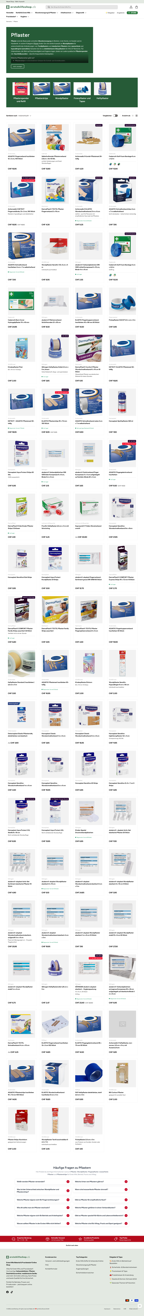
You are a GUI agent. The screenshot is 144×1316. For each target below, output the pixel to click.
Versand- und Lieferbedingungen (57, 1261)
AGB (125, 1309)
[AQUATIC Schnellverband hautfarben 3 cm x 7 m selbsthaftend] (21, 246)
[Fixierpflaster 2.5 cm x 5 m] (88, 1120)
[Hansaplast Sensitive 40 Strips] (88, 764)
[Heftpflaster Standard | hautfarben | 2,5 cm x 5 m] (21, 663)
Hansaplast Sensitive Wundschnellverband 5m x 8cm (120, 527)
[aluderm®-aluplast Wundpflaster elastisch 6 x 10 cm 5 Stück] (122, 862)
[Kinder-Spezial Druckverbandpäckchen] (88, 811)
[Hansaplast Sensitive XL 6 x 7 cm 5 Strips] (122, 764)
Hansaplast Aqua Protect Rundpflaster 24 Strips (51, 578)
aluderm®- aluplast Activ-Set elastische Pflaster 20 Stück (120, 831)
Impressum (107, 1309)
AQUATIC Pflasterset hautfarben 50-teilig (55, 683)
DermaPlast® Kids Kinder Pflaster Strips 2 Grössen (20, 527)
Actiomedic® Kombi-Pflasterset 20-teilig (88, 157)
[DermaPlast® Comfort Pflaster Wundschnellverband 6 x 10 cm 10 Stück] (88, 348)
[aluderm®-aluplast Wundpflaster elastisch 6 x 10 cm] (55, 862)
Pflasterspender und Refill (21, 100)
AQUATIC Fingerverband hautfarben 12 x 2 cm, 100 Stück (21, 157)
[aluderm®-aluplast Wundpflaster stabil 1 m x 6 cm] (21, 968)
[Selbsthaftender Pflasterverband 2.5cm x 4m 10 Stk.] (55, 137)
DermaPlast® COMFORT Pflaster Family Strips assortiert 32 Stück (20, 629)
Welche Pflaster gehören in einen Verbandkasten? (95, 1208)
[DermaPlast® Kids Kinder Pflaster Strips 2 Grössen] (21, 507)
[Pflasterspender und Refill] (21, 88)
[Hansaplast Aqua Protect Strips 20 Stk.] (21, 453)
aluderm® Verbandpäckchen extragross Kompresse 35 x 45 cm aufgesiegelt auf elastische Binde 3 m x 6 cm (121, 990)
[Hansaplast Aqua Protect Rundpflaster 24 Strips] (55, 558)
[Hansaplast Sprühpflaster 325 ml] (122, 402)
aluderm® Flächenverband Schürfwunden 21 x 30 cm (51, 321)
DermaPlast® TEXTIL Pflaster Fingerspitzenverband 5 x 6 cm (86, 629)
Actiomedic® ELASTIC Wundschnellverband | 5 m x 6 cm (87, 210)
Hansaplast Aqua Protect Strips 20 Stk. (21, 473)
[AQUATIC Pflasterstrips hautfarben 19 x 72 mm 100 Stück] (21, 1073)
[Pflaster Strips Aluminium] (21, 1120)
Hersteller (10, 13)
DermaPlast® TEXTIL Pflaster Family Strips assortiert (55, 629)
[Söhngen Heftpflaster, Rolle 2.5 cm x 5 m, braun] (55, 348)
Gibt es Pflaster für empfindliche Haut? (90, 1200)
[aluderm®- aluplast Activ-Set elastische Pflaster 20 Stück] (122, 811)
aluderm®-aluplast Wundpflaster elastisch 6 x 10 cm (54, 883)
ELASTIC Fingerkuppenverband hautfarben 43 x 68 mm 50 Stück (87, 321)
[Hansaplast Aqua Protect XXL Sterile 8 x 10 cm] (21, 811)
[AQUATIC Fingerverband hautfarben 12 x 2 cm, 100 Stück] (21, 137)
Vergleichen (107, 116)
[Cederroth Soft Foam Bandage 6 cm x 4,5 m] (122, 137)
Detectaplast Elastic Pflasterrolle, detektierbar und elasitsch (20, 735)
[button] (136, 7)
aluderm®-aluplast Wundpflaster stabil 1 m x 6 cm (20, 988)
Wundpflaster (61, 98)
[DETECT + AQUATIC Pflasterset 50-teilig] (21, 402)
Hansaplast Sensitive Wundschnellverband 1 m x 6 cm (20, 784)
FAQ (46, 1265)
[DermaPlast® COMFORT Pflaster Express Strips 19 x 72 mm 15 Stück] (122, 558)
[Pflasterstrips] (41, 88)
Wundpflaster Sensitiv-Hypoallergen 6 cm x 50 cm (119, 683)
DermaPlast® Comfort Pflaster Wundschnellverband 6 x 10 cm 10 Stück (87, 369)
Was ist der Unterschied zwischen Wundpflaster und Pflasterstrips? (38, 1190)
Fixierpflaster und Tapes (82, 100)
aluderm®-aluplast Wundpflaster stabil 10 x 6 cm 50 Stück (121, 934)
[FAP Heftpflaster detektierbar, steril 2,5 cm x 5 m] (88, 1073)
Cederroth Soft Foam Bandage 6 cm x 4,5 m (122, 157)
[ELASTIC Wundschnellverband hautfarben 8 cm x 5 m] (55, 1073)
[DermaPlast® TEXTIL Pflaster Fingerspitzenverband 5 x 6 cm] (88, 609)
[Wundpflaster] (61, 88)
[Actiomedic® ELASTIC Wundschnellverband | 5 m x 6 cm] (88, 190)
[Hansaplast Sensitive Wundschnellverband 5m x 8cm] (122, 507)
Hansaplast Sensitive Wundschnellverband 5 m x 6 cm (54, 784)
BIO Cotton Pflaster (116, 1092)
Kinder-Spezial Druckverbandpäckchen (84, 831)
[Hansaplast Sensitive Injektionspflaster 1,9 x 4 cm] (122, 714)
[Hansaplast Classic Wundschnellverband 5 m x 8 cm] (88, 714)
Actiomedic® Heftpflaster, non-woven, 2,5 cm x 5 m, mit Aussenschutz (120, 1045)
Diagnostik (80, 13)
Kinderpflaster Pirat (15, 367)
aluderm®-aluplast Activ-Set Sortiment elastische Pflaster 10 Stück (20, 884)
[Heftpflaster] (102, 88)
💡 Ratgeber (110, 13)
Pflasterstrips (41, 98)
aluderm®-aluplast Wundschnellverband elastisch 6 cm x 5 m (88, 884)
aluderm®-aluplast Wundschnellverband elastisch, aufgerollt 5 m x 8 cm (19, 935)
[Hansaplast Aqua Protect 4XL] (55, 811)
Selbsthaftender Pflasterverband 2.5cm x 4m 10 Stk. (54, 157)
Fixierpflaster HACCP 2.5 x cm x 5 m (122, 320)
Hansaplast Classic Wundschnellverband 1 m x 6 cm (53, 735)
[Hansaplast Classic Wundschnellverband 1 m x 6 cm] (55, 714)
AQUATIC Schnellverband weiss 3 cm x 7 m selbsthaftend (88, 422)
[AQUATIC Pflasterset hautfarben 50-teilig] (55, 663)
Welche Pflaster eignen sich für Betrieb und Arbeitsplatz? (40, 1216)
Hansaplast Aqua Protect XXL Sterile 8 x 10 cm (19, 831)
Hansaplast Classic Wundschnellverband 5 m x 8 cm (87, 735)
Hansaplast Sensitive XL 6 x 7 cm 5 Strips (121, 784)
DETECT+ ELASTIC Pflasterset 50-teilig (121, 368)
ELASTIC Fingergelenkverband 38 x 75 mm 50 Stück (88, 1044)
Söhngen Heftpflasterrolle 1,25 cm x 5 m (55, 988)
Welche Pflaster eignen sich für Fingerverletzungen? (38, 1200)
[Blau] (110, 164)
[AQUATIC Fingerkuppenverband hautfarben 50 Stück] (122, 609)
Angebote (120, 13)
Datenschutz (116, 1309)
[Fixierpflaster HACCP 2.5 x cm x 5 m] (122, 301)
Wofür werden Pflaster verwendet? (31, 1182)
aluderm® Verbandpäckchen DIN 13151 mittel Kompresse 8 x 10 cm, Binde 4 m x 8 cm (87, 267)
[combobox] (82, 7)
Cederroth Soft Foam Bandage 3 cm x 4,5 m (122, 266)
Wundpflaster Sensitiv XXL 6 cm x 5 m (55, 266)
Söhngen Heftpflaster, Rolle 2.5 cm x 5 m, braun (55, 368)
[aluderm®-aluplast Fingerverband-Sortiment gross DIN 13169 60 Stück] (88, 558)
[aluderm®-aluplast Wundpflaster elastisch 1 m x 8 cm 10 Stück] (88, 914)
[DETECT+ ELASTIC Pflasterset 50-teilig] (122, 348)
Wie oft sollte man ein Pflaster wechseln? (33, 1208)
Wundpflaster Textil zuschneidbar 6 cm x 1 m (55, 1141)
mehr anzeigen (17, 66)
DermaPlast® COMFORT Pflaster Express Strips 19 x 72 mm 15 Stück (121, 578)
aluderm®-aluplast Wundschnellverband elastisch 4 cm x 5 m (55, 935)
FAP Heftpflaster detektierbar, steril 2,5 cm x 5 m (88, 1093)
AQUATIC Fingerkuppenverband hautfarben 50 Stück (121, 629)
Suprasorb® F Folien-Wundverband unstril (88, 527)
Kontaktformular (51, 1269)
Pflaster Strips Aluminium (17, 1140)
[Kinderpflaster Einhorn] (88, 663)
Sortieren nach (11, 116)
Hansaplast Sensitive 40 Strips (86, 783)
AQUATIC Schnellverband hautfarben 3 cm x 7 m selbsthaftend (21, 266)
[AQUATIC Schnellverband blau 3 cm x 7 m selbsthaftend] (122, 190)
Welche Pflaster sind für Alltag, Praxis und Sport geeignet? (98, 1223)
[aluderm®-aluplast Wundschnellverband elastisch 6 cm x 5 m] (88, 862)
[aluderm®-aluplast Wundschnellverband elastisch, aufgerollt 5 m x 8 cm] (21, 914)
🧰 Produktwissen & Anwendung (122, 1275)
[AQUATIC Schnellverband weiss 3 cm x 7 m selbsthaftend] (88, 402)
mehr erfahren (39, 1)
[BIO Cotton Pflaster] (122, 1073)
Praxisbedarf (11, 17)
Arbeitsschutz (66, 13)
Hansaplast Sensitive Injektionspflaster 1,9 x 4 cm (119, 735)
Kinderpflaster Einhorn (83, 682)
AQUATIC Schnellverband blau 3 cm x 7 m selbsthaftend (122, 210)
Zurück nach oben (72, 1245)
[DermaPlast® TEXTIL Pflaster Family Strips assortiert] (55, 609)
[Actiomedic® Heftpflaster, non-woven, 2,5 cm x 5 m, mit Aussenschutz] (122, 1024)
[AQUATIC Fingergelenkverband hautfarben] (122, 453)
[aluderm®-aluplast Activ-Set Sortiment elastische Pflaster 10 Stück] (21, 862)
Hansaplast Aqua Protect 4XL (53, 830)
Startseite (9, 21)
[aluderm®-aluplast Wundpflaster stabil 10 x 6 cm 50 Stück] (122, 914)
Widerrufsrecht (133, 1309)
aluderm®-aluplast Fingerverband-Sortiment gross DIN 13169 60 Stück (88, 578)
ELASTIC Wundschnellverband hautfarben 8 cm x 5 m (53, 1093)
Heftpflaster (102, 98)
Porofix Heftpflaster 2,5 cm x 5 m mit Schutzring (55, 527)
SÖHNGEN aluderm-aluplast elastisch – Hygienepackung (85, 988)
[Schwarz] (118, 164)
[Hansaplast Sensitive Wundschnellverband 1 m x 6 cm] (21, 764)
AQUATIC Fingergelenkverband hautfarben (120, 473)
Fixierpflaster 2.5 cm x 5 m (84, 1140)
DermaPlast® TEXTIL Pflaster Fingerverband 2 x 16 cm (53, 210)
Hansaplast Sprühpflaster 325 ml (121, 421)
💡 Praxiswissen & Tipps (118, 1271)
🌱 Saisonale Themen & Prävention (122, 1283)
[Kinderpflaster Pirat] (21, 348)
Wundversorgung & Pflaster (45, 13)
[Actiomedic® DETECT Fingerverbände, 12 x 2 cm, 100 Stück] (21, 190)
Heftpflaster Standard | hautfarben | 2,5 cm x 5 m (21, 683)
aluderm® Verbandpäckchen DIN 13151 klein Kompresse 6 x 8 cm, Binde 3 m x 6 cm (54, 474)
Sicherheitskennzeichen (85, 1273)
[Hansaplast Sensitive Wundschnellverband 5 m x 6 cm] (55, 764)
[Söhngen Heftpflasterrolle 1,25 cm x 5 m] (55, 968)
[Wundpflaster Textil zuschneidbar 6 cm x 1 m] (55, 1120)
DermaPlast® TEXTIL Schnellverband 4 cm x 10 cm (18, 1044)
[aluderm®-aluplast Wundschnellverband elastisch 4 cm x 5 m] (55, 914)
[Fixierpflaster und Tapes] (82, 88)
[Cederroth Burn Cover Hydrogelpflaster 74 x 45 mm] (21, 301)
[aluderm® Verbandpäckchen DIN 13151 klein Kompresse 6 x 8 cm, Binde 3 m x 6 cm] (55, 453)
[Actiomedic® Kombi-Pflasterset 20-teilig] (88, 137)
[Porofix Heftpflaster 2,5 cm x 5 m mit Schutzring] (55, 507)
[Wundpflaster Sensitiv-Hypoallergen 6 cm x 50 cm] (122, 663)
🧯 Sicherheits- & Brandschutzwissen (123, 1267)
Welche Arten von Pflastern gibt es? (89, 1182)
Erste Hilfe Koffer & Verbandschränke (89, 1261)
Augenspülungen (82, 1269)
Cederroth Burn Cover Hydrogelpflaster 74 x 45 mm (18, 321)
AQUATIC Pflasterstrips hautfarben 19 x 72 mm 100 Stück (21, 1093)
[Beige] (114, 164)
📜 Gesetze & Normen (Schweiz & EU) (123, 1279)
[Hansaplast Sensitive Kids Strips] (21, 558)
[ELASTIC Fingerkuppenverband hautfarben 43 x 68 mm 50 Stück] (88, 301)
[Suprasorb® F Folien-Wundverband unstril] (88, 507)
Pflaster (16, 21)
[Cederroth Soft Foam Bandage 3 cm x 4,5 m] (122, 246)
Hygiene (24, 17)
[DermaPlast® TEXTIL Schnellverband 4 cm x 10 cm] (21, 1024)
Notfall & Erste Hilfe (23, 13)
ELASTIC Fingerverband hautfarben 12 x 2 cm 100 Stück (55, 1044)
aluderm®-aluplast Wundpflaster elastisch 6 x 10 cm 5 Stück (121, 883)
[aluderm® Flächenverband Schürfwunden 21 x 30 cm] (55, 301)
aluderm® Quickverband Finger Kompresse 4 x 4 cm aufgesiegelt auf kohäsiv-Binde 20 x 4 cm (87, 474)
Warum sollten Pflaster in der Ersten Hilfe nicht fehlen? (39, 1223)
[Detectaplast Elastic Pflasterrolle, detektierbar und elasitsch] (21, 714)
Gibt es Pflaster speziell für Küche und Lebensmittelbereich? (99, 1216)
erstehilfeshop (14, 1309)
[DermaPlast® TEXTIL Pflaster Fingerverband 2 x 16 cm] (55, 190)
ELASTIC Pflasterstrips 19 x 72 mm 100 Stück (54, 422)
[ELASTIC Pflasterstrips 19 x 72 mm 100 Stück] (55, 402)
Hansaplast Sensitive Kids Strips (20, 577)
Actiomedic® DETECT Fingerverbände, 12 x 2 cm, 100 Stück (21, 210)
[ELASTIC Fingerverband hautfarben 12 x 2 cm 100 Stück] (55, 1024)
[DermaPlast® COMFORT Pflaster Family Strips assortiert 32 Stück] (21, 609)
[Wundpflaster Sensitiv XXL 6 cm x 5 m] (55, 246)
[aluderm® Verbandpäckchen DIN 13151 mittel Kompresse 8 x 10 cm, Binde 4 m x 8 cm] (88, 246)
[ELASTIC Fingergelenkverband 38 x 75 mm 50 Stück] (88, 1024)
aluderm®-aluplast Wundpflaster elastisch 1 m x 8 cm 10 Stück (87, 934)
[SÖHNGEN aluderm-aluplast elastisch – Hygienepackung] (88, 968)
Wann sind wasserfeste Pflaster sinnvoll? (91, 1189)
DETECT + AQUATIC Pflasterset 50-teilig (21, 422)
